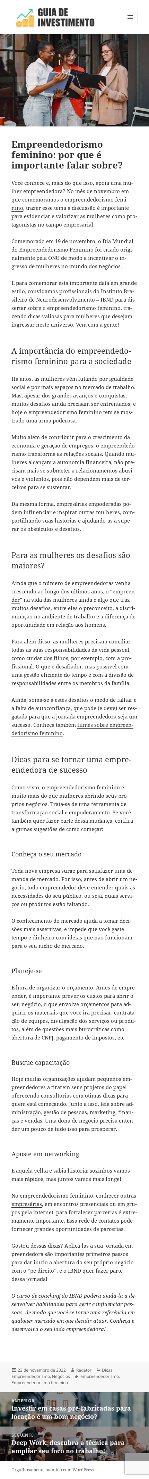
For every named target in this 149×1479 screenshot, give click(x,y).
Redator (83, 1370)
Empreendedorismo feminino (39, 1383)
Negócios (61, 1376)
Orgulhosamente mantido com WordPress (52, 1470)
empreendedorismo (99, 1376)
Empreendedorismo (30, 1376)
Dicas (107, 1370)
